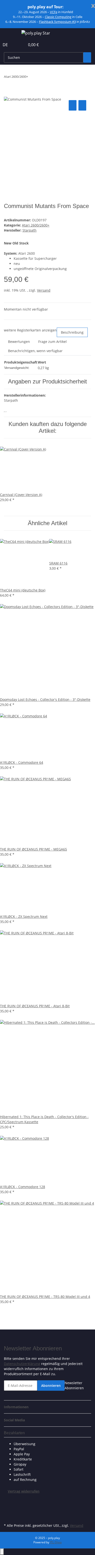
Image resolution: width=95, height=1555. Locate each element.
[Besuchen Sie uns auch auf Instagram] (8, 1516)
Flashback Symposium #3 (57, 21)
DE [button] (6, 44)
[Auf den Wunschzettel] (82, 105)
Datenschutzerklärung (22, 1363)
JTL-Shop (56, 1542)
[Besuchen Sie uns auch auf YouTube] (8, 1510)
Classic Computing (58, 17)
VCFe (53, 12)
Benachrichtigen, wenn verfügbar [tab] (35, 350)
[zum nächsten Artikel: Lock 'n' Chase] (41, 77)
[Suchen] (87, 57)
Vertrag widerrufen (23, 1491)
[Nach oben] (2, 1551)
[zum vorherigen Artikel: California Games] (32, 77)
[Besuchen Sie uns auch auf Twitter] (8, 1505)
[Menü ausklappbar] (10, 33)
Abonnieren (51, 1385)
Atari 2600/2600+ (35, 225)
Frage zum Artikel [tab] (52, 341)
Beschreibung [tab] (72, 332)
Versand (43, 290)
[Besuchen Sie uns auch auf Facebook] (8, 1499)
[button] (16, 45)
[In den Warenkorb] (8, 93)
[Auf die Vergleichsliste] (72, 105)
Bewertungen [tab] (19, 341)
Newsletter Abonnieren (74, 1385)
